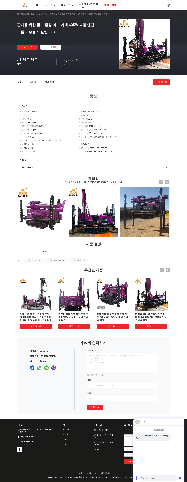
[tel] (60, 367)
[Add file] (136, 478)
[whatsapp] (39, 367)
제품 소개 (25, 14)
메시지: (91, 350)
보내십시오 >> (133, 461)
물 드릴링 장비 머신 (56, 260)
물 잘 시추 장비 (34, 260)
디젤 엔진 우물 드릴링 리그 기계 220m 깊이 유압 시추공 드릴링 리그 (29, 317)
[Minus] (180, 421)
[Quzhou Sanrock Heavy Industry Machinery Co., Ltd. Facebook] (19, 449)
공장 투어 (66, 434)
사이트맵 (79, 473)
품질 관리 (66, 439)
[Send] (181, 478)
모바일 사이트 (91, 473)
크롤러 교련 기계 (78, 260)
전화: (90, 393)
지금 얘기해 (27, 47)
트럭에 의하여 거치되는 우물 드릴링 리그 (103, 436)
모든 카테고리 (98, 449)
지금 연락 (95, 407)
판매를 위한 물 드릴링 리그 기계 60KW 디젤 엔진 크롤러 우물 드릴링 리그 (68, 317)
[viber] (53, 367)
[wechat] (46, 367)
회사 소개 (66, 430)
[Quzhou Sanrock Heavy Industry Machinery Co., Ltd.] (25, 5)
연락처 (65, 444)
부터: (90, 380)
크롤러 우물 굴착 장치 (39, 14)
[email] (32, 367)
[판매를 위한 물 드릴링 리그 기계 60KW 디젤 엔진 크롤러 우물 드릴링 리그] (144, 44)
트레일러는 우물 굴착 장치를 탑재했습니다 (103, 444)
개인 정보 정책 (106, 473)
